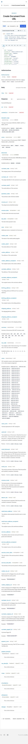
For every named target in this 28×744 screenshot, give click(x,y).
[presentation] (13, 26)
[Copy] (18, 26)
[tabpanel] (14, 56)
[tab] (3, 45)
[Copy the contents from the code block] (25, 31)
